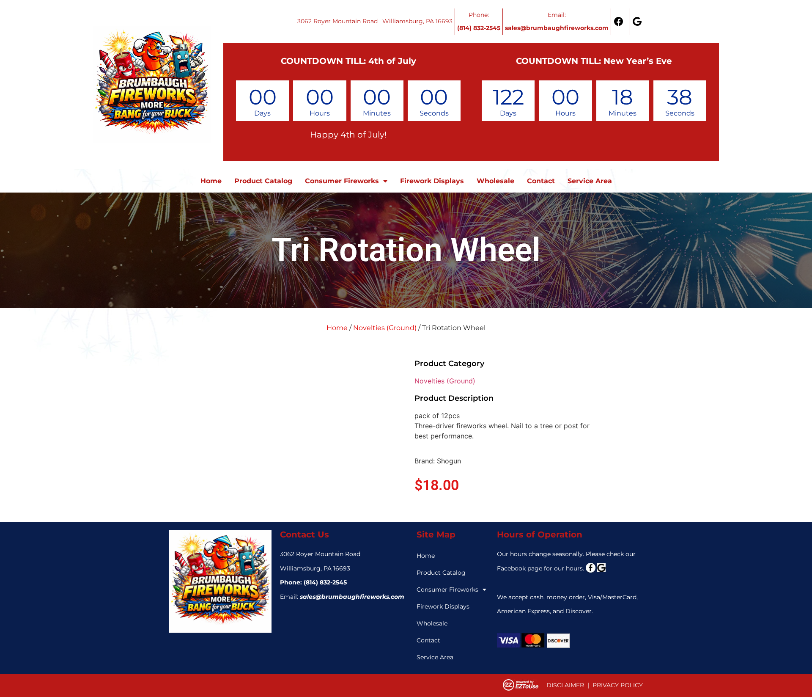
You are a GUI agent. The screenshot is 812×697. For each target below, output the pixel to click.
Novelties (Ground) (385, 328)
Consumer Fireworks (342, 181)
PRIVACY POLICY (618, 685)
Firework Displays (432, 181)
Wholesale (495, 181)
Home (211, 181)
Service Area (590, 181)
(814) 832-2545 (325, 582)
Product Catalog (263, 181)
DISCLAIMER (565, 685)
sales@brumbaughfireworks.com (352, 597)
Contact (541, 181)
